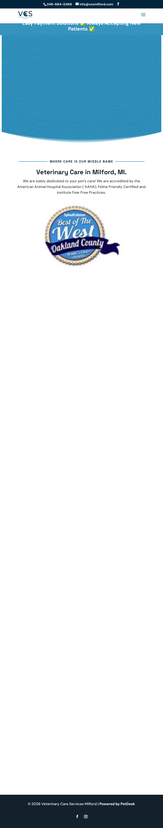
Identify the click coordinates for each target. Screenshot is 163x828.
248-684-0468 (59, 4)
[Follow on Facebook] (77, 816)
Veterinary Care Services (75, 95)
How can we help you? (44, 639)
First (62, 605)
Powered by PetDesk (117, 804)
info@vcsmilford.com (56, 510)
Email (29, 617)
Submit (35, 670)
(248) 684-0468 (52, 504)
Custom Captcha (39, 645)
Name (30, 599)
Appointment (82, 120)
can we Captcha (37, 623)
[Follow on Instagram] (85, 816)
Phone (29, 628)
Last (61, 611)
